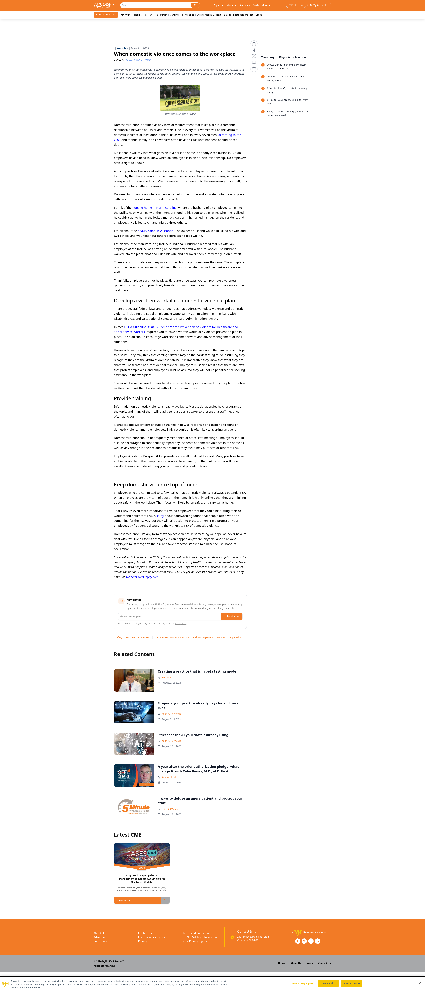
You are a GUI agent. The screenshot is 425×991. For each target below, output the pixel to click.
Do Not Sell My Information (200, 937)
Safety (118, 637)
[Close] (419, 983)
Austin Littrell (169, 777)
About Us (99, 933)
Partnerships (188, 14)
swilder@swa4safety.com (142, 577)
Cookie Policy (33, 987)
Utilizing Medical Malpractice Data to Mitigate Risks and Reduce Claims (229, 14)
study (160, 516)
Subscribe (229, 616)
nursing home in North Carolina (154, 208)
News (309, 963)
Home (281, 963)
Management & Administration (171, 637)
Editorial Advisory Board (153, 937)
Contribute (100, 941)
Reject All (328, 983)
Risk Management (203, 637)
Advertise (99, 937)
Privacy (142, 941)
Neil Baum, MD (170, 677)
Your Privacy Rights (195, 941)
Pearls (255, 5)
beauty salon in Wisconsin (156, 231)
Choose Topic (103, 14)
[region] (212, 983)
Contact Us (145, 933)
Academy (245, 5)
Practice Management (138, 637)
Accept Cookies (351, 983)
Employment (161, 14)
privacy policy (180, 623)
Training (221, 637)
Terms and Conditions (196, 933)
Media (230, 5)
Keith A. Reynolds (171, 713)
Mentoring (174, 14)
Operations (236, 637)
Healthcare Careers (143, 14)
